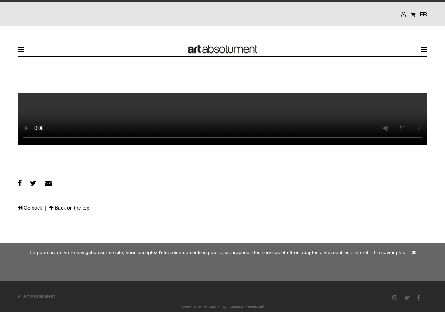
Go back (32, 208)
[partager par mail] (48, 183)
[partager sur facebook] (20, 183)
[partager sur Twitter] (33, 183)
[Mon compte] (404, 14)
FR (423, 14)
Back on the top (71, 208)
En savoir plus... (391, 252)
